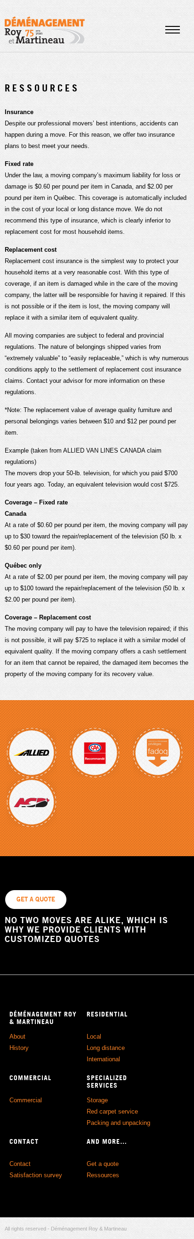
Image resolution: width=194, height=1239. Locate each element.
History (19, 1047)
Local (94, 1036)
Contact (20, 1163)
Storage (97, 1100)
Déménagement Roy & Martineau (45, 30)
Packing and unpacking (118, 1122)
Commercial (25, 1100)
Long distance (106, 1047)
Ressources (103, 1175)
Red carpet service (112, 1111)
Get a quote (103, 1163)
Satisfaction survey (35, 1175)
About (17, 1036)
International (103, 1059)
